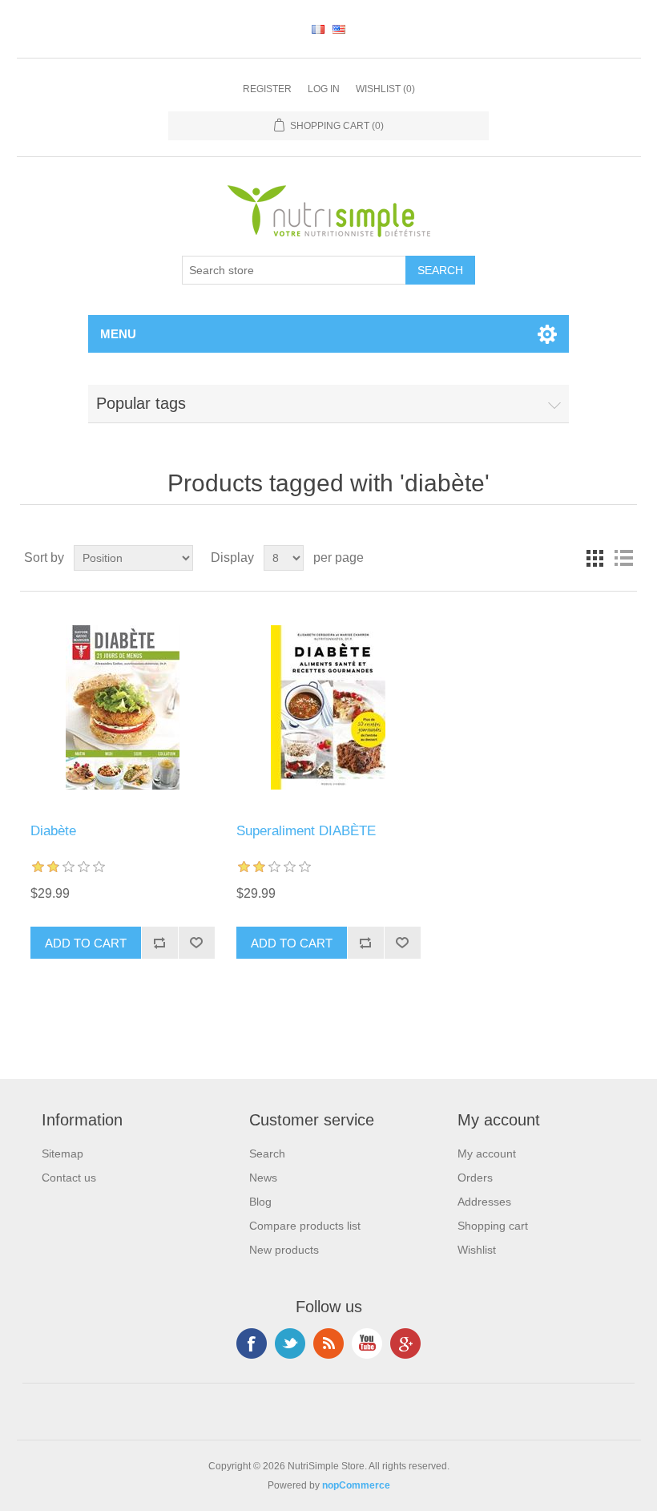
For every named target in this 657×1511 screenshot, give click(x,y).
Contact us (69, 1177)
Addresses (484, 1201)
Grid (594, 558)
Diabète (53, 830)
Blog (260, 1201)
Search (267, 1153)
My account (486, 1153)
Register (267, 89)
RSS (328, 1343)
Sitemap (62, 1153)
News (263, 1177)
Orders (475, 1177)
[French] (318, 29)
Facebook (251, 1343)
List (623, 558)
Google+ (405, 1343)
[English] (339, 29)
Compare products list (305, 1225)
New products (284, 1249)
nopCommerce (356, 1485)
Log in (324, 89)
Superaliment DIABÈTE (306, 830)
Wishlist (476, 1249)
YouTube (367, 1343)
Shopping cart (492, 1225)
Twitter (290, 1343)
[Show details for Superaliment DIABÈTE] (328, 707)
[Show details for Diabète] (122, 707)
